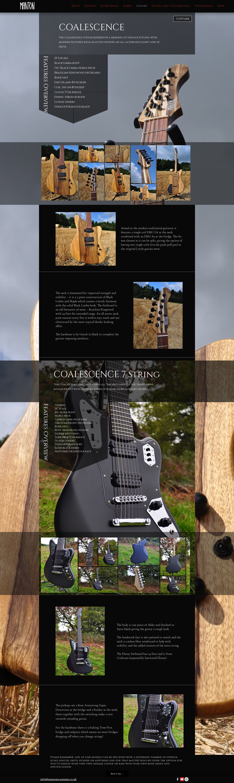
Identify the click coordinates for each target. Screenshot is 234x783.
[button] (109, 6)
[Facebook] (178, 779)
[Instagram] (186, 779)
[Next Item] (185, 173)
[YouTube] (182, 779)
